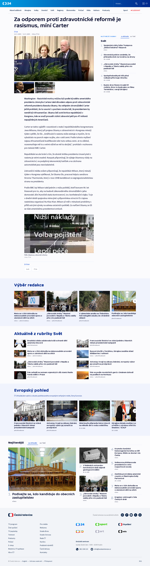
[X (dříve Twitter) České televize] (135, 515)
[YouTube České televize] (131, 515)
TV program (12, 524)
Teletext (11, 535)
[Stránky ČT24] (80, 524)
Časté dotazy (45, 549)
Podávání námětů (46, 545)
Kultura (96, 10)
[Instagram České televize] (122, 515)
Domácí (45, 10)
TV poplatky (12, 531)
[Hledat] (136, 3)
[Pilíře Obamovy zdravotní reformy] (59, 233)
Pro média (44, 524)
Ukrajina (27, 10)
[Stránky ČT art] (99, 531)
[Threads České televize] (140, 515)
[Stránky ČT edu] (122, 531)
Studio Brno (44, 531)
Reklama (43, 528)
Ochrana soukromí (36, 561)
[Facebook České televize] (127, 515)
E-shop (11, 545)
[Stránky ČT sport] (101, 524)
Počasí (81, 10)
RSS (140, 561)
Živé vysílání (12, 528)
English (24, 561)
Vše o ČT (11, 552)
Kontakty (43, 552)
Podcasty (106, 10)
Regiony (60, 10)
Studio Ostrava (45, 535)
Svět (52, 10)
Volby (36, 10)
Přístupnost (48, 561)
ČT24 (16, 32)
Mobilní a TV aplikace (16, 549)
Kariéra (42, 542)
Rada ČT (43, 538)
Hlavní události (15, 10)
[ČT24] (7, 3)
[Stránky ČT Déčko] (80, 531)
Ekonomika (71, 10)
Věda (88, 10)
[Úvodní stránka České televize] (20, 515)
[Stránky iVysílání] (124, 524)
